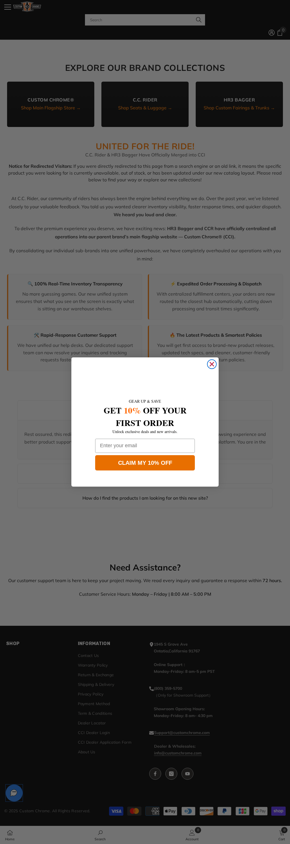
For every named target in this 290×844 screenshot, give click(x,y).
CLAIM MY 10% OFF (145, 463)
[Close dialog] (211, 364)
